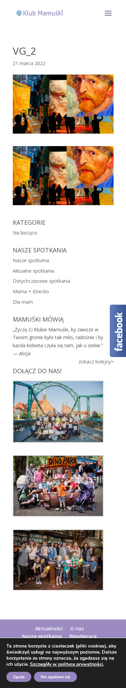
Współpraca (83, 636)
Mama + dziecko (31, 291)
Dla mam (23, 302)
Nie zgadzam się (55, 677)
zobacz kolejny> (96, 361)
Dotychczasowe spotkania (41, 281)
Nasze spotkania (31, 260)
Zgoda (19, 677)
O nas (77, 628)
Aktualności (49, 628)
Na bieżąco (25, 232)
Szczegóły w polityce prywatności (66, 664)
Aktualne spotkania (33, 271)
